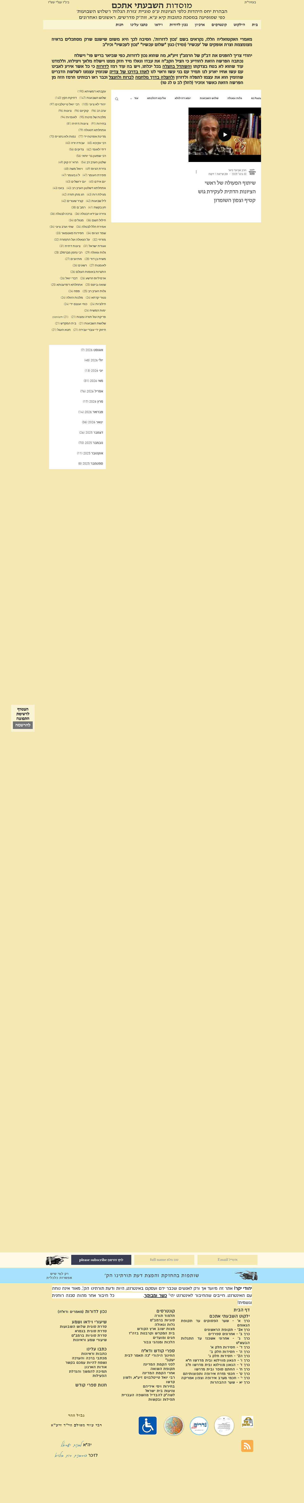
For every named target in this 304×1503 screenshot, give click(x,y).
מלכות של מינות (92, 117)
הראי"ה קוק (68, 162)
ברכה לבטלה (61, 214)
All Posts (256, 98)
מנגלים (76, 220)
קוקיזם (81, 111)
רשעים (80, 265)
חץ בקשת (97, 208)
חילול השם (96, 220)
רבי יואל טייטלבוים (64, 104)
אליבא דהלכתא (156, 98)
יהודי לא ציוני (94, 104)
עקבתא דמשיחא (91, 92)
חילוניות (98, 304)
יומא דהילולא (183, 98)
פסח (74, 291)
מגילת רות (96, 195)
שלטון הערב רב (93, 162)
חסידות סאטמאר (70, 233)
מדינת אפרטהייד (92, 137)
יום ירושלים (76, 182)
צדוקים (76, 150)
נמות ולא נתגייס (62, 137)
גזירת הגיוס (95, 169)
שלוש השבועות (209, 98)
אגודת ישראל (94, 246)
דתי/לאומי (96, 150)
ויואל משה (73, 169)
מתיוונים (73, 259)
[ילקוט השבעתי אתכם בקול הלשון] (247, 1421)
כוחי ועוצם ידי (75, 304)
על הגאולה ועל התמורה (72, 240)
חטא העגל (61, 330)
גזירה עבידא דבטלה (90, 214)
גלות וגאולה (234, 98)
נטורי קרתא (96, 298)
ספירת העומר (94, 175)
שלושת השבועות (92, 323)
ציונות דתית (70, 246)
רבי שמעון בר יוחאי (91, 156)
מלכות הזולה (72, 298)
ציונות (65, 111)
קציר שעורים (72, 201)
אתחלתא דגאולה (92, 130)
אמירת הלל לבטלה (91, 227)
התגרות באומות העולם (88, 272)
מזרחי (99, 240)
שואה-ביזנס (95, 285)
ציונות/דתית (77, 124)
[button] (117, 99)
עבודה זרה (75, 143)
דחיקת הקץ (66, 98)
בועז (58, 188)
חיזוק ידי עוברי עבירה (89, 330)
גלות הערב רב (94, 291)
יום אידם (97, 182)
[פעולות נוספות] (194, 172)
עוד (136, 98)
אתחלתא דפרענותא (67, 285)
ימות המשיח (95, 311)
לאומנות (97, 265)
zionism (60, 317)
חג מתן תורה (73, 195)
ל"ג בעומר (71, 175)
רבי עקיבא (96, 143)
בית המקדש (65, 323)
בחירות (98, 124)
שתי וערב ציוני (61, 227)
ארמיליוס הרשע (93, 278)
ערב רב (98, 111)
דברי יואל (68, 278)
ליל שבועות (96, 201)
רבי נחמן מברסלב (68, 253)
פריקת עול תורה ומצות (88, 317)
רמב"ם (78, 208)
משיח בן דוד (95, 259)
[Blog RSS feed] (247, 1446)
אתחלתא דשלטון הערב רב (86, 188)
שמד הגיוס (96, 233)
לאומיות (69, 117)
